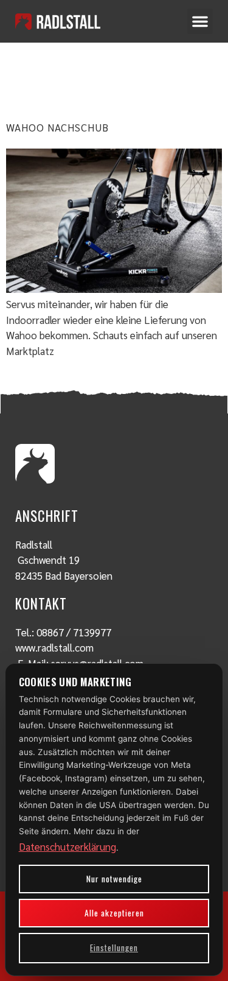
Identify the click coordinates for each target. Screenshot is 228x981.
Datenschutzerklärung (67, 846)
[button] (200, 21)
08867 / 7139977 (73, 632)
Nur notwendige (114, 879)
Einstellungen (114, 947)
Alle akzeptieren (114, 913)
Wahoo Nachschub (57, 127)
